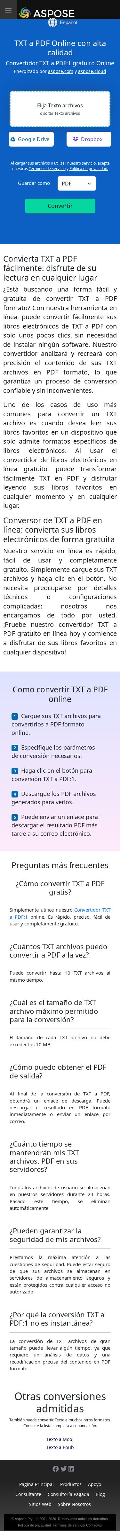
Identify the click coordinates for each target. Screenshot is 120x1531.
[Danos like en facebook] (52, 1466)
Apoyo (94, 1484)
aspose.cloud (92, 71)
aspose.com (60, 71)
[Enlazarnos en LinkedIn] (68, 1466)
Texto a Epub (60, 1447)
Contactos (94, 1525)
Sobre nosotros (74, 1504)
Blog (100, 1494)
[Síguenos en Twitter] (60, 1466)
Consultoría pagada (68, 1494)
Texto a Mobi (60, 1439)
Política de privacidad (34, 1525)
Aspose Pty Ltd (26, 1519)
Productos (71, 1484)
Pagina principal (36, 1484)
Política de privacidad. (88, 168)
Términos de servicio (47, 168)
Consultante (28, 1494)
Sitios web (40, 1504)
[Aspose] (47, 10)
